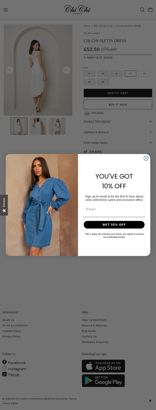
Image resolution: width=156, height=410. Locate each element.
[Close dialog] (146, 158)
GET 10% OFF (114, 224)
